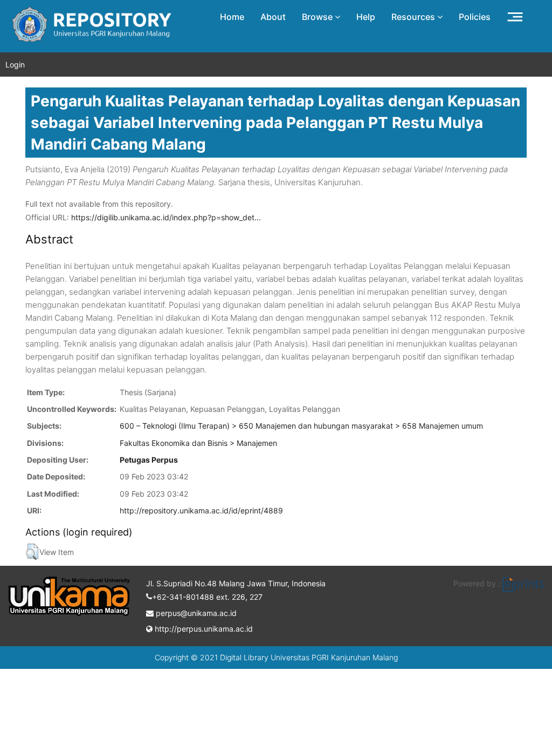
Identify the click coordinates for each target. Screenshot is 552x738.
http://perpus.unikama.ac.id (203, 628)
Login (15, 64)
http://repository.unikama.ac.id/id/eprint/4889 (201, 510)
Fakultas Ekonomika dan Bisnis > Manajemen (198, 443)
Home (232, 16)
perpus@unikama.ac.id (195, 613)
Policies (475, 16)
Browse (318, 16)
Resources (414, 16)
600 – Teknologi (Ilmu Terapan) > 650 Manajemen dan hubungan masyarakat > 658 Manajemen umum (301, 425)
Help (365, 16)
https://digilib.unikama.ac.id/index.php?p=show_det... (166, 217)
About (273, 16)
